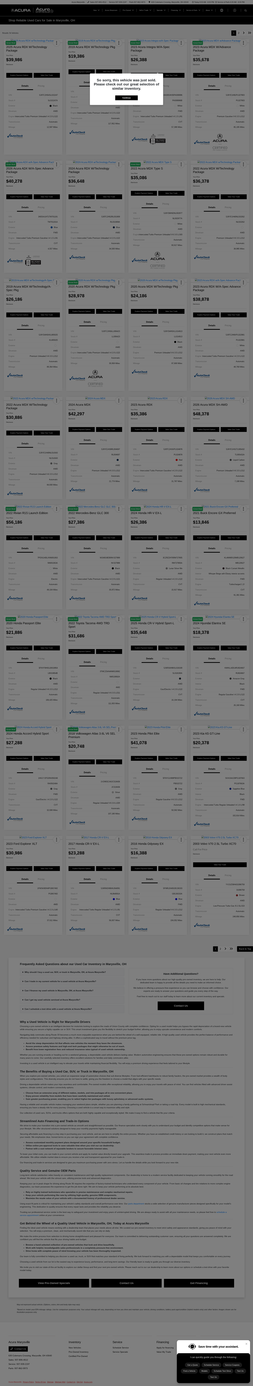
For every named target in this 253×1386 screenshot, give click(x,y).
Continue (126, 98)
